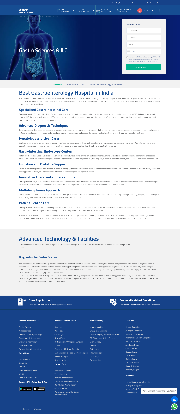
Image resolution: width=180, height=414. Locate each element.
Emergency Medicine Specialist (67, 349)
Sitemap (37, 408)
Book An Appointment (106, 10)
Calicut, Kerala (131, 348)
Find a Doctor (24, 359)
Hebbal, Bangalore (133, 327)
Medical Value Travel (62, 370)
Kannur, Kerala (131, 351)
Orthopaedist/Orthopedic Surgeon (68, 341)
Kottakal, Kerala (132, 362)
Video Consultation (62, 374)
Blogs (21, 373)
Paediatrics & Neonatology (30, 338)
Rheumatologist (61, 356)
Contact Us (135, 3)
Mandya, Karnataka (133, 341)
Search (159, 3)
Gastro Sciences (52, 16)
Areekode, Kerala (132, 344)
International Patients (125, 10)
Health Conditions (75, 84)
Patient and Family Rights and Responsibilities (66, 393)
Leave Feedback (148, 3)
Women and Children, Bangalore (138, 337)
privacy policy (147, 57)
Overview (57, 84)
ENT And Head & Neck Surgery (102, 338)
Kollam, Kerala (131, 359)
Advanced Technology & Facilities (106, 84)
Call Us (145, 10)
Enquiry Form (133, 24)
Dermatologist (60, 360)
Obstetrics (58, 327)
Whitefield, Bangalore (134, 334)
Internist (58, 345)
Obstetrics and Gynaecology (30, 334)
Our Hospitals (65, 10)
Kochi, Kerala (131, 355)
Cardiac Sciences (25, 327)
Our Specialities (85, 10)
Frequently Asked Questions (66, 381)
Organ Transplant (61, 388)
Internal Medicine (97, 327)
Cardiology (94, 356)
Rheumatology (96, 352)
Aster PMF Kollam (35, 16)
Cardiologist (59, 334)
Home (21, 16)
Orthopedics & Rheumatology (31, 349)
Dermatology (95, 341)
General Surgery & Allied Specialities (104, 334)
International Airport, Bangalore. (139, 382)
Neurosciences (25, 330)
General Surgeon (61, 338)
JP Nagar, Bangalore (134, 330)
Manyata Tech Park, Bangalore (138, 389)
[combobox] (129, 51)
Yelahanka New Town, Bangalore (139, 392)
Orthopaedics (95, 360)
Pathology (58, 330)
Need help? (116, 3)
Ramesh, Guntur (132, 366)
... (26, 16)
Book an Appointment (28, 370)
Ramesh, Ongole (132, 369)
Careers (126, 3)
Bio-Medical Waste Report (65, 384)
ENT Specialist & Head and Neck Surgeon (71, 352)
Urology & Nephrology (28, 341)
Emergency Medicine (98, 330)
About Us (23, 363)
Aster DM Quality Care (28, 377)
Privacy (26, 408)
